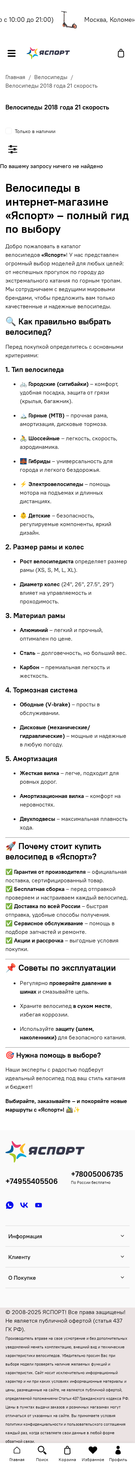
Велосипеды (50, 76)
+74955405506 (31, 1181)
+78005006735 (97, 1174)
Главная (15, 76)
